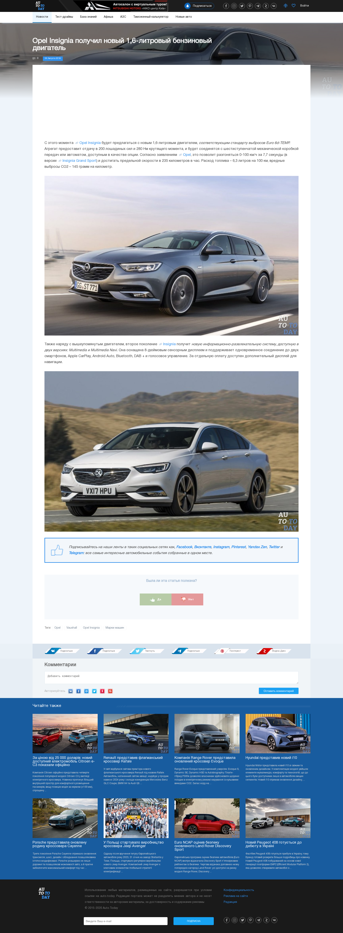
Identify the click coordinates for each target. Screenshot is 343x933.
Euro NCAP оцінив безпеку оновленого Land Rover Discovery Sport (202, 846)
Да (158, 599)
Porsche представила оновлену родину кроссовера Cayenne (60, 844)
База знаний (88, 17)
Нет (190, 599)
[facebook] (226, 6)
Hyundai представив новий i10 (271, 758)
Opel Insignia (90, 143)
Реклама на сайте (236, 896)
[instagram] (234, 6)
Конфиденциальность (239, 890)
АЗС (123, 17)
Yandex (102, 691)
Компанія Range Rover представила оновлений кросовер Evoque (204, 759)
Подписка (193, 921)
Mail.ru (86, 691)
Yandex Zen (257, 547)
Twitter (274, 547)
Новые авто (184, 17)
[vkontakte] (274, 6)
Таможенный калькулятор (151, 17)
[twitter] (242, 6)
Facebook (184, 547)
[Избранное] (294, 6)
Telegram (76, 553)
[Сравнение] (286, 6)
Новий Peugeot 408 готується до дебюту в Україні (274, 844)
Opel (187, 155)
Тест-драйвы (64, 17)
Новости (42, 17)
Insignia (169, 344)
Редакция (230, 902)
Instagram (221, 547)
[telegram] (258, 6)
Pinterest (238, 547)
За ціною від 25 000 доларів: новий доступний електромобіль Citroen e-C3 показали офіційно (64, 761)
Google (110, 691)
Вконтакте (202, 547)
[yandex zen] (266, 6)
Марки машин (115, 628)
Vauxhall (71, 628)
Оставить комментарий (279, 690)
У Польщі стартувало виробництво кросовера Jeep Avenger (134, 844)
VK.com (70, 691)
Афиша (108, 17)
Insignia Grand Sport (79, 161)
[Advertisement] (171, 106)
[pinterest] (250, 6)
